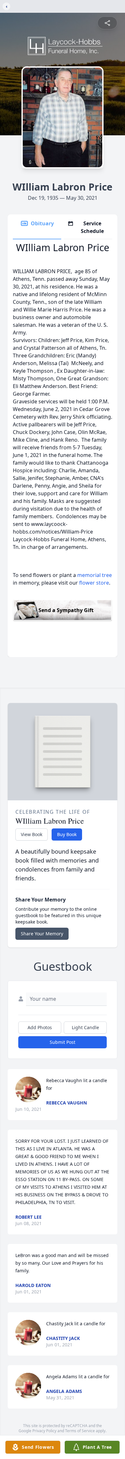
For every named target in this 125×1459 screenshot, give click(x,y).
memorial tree (94, 575)
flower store (94, 582)
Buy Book (67, 834)
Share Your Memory (42, 934)
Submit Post (62, 1042)
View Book (31, 834)
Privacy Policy (44, 1430)
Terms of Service (80, 1430)
